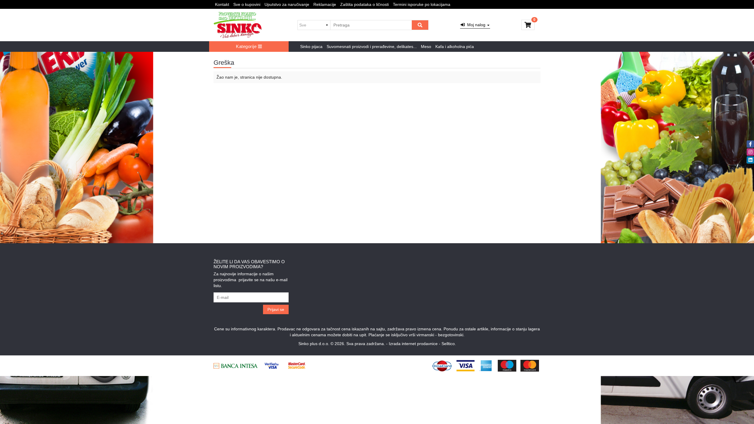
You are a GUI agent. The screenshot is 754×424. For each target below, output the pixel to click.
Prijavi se (275, 309)
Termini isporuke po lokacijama (421, 4)
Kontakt (222, 4)
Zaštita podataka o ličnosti (364, 4)
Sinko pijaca (311, 46)
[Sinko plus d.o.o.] (238, 25)
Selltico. (449, 343)
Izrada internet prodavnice (413, 343)
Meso (426, 46)
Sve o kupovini (246, 4)
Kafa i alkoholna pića (454, 46)
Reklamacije (324, 4)
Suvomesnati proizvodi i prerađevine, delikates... (372, 46)
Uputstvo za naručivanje (286, 4)
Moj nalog (476, 24)
